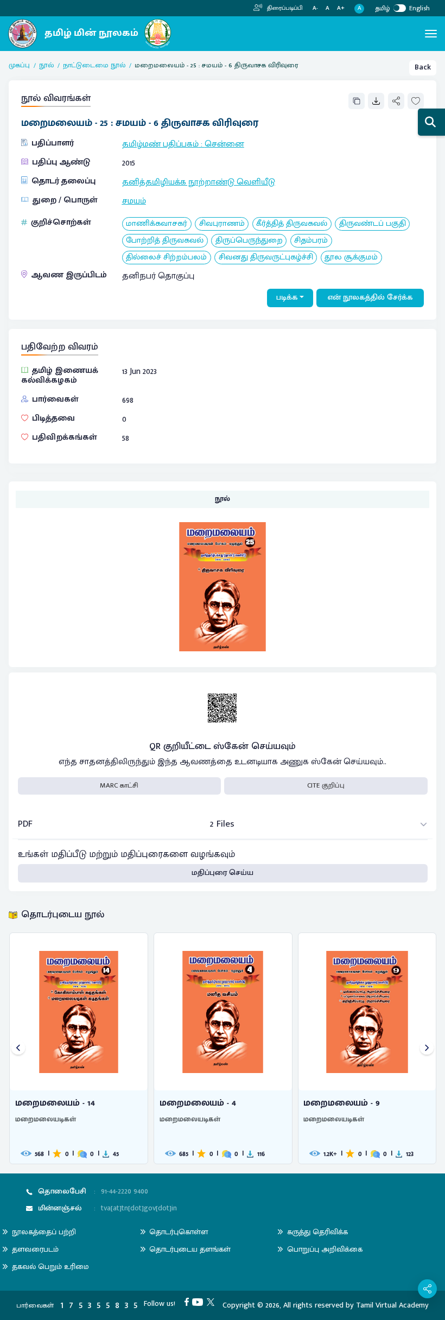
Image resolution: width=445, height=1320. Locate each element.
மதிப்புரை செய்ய (222, 872)
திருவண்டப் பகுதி (372, 224)
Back (423, 67)
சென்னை (224, 144)
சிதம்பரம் (311, 240)
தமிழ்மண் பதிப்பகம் (160, 144)
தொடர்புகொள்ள (178, 1232)
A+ (341, 8)
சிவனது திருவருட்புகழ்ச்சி (266, 257)
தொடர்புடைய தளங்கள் (190, 1249)
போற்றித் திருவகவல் (165, 240)
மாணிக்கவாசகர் (156, 224)
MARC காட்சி (119, 785)
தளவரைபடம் (35, 1249)
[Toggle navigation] (431, 34)
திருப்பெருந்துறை (249, 240)
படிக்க (287, 297)
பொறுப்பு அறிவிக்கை (325, 1249)
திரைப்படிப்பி (284, 8)
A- (315, 8)
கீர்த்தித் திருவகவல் (291, 224)
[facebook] (189, 1301)
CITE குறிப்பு (326, 785)
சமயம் (134, 201)
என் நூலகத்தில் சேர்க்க (370, 297)
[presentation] (18, 1048)
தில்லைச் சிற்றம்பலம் (166, 257)
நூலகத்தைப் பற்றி (44, 1232)
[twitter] (212, 1301)
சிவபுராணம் (222, 224)
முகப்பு (19, 65)
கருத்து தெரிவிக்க (317, 1232)
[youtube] (199, 1301)
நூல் (46, 65)
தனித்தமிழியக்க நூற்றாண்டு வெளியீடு (198, 182)
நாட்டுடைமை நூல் (94, 65)
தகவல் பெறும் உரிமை (50, 1266)
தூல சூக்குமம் (351, 257)
